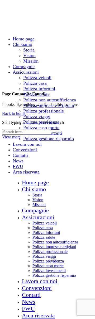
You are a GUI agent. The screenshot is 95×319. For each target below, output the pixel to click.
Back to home (13, 113)
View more (11, 137)
